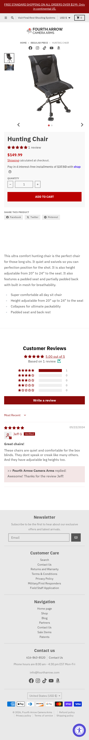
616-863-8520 (35, 657)
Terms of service (44, 715)
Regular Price (39, 42)
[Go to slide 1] (49, 125)
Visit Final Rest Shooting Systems (36, 17)
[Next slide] (82, 125)
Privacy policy (23, 715)
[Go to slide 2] (52, 125)
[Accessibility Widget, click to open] (79, 730)
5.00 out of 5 (55, 356)
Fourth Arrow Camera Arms (37, 712)
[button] (17, 147)
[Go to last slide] (19, 125)
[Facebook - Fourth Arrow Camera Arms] (30, 48)
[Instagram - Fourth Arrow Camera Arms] (37, 48)
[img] (14, 428)
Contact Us (56, 657)
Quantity (13, 178)
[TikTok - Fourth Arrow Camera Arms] (44, 48)
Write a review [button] (44, 400)
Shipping (13, 160)
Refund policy (67, 712)
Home (23, 42)
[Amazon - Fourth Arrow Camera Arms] (58, 48)
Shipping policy (65, 715)
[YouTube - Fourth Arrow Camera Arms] (51, 48)
